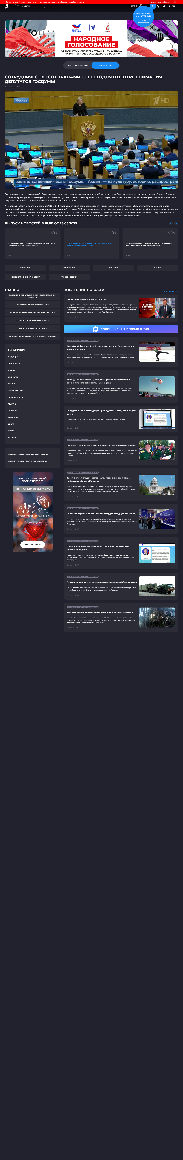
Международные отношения (25, 277)
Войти (172, 6)
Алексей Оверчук (69, 277)
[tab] (78, 65)
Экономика (69, 268)
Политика (25, 268)
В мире (157, 268)
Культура (113, 268)
